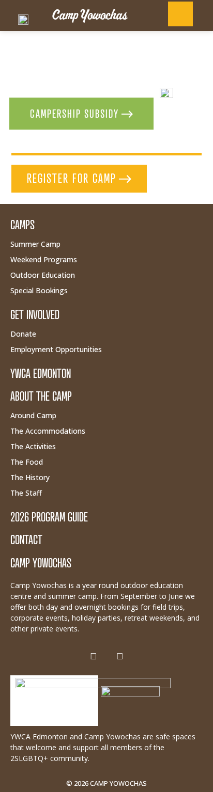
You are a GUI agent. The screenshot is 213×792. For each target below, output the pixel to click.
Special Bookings (39, 290)
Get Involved (34, 314)
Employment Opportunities (56, 349)
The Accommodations (47, 431)
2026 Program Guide (49, 517)
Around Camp (33, 415)
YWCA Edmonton (40, 373)
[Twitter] (120, 655)
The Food (26, 462)
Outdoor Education (42, 275)
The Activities (33, 446)
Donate (23, 334)
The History (30, 477)
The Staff (26, 493)
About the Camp (41, 396)
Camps (22, 224)
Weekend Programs (43, 259)
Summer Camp (35, 244)
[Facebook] (93, 655)
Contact (26, 539)
